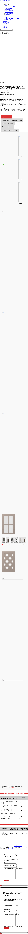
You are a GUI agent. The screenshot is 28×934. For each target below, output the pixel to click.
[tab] (6, 116)
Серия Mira (8, 8)
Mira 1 (12, 787)
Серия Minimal (9, 13)
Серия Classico (9, 9)
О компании (6, 22)
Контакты (5, 27)
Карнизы (8, 16)
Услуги (5, 21)
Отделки (8, 19)
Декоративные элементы (12, 18)
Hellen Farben (18, 846)
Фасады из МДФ (10, 7)
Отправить (6, 880)
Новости (5, 26)
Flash (23, 847)
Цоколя (7, 14)
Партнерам (6, 23)
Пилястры (8, 17)
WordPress (10, 848)
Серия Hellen (9, 12)
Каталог (5, 5)
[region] (14, 60)
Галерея (5, 24)
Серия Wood (9, 10)
